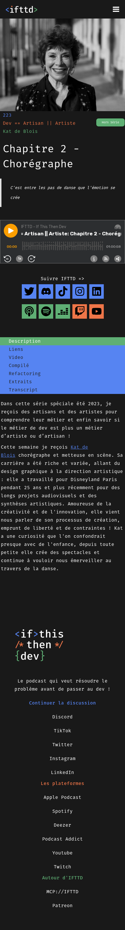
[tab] (62, 341)
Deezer (62, 825)
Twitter (62, 744)
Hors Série (110, 122)
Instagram (62, 758)
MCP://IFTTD (62, 891)
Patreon (62, 905)
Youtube (62, 853)
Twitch (62, 867)
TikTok (62, 730)
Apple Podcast (62, 797)
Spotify (62, 811)
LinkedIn (62, 772)
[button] (116, 9)
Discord (62, 717)
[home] (21, 9)
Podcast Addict (62, 839)
